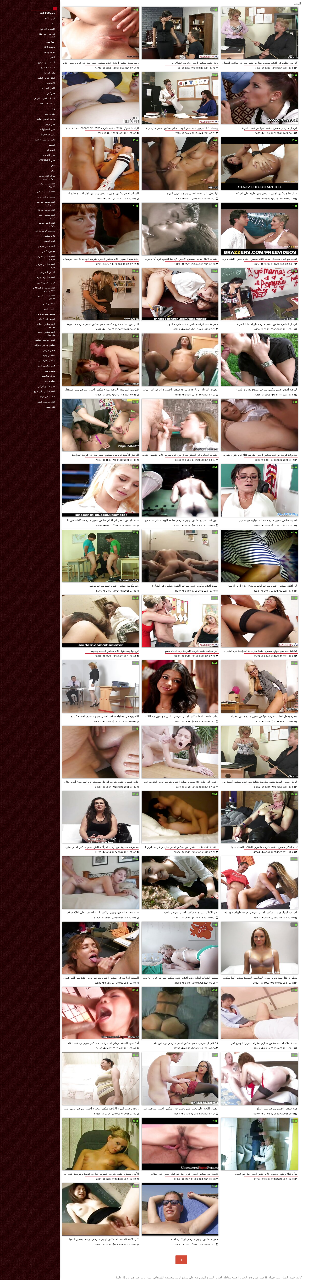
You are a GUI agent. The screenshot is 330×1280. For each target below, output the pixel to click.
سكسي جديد (49, 355)
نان (53, 108)
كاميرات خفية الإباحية (45, 139)
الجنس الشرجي (47, 272)
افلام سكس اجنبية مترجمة (46, 333)
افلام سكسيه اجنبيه (46, 277)
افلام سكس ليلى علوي (44, 391)
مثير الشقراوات (47, 129)
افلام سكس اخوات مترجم (46, 325)
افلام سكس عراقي (46, 191)
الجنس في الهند (47, 396)
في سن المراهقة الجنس (47, 35)
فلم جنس (50, 406)
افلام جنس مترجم (46, 246)
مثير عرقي (50, 124)
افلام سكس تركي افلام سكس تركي (44, 289)
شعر (53, 165)
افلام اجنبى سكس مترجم (46, 224)
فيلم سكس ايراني (46, 386)
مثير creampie (47, 160)
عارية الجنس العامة (46, 119)
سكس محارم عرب (46, 196)
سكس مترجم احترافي (44, 345)
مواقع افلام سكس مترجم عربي (46, 177)
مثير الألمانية (49, 155)
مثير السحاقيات (48, 134)
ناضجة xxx (49, 47)
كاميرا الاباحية (48, 88)
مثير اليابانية (49, 72)
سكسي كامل (49, 303)
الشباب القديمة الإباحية (44, 98)
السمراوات (50, 150)
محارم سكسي (48, 251)
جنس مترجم (49, 350)
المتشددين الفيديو (46, 62)
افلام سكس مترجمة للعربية (45, 185)
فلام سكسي (49, 235)
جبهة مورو (50, 41)
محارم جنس (49, 370)
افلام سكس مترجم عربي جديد (46, 203)
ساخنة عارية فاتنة (46, 103)
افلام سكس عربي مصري (46, 297)
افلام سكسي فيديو (46, 401)
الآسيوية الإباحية (47, 28)
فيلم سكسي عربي (46, 365)
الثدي (52, 57)
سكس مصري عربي (45, 313)
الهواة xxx (50, 18)
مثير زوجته (50, 113)
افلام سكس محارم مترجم (46, 257)
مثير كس (51, 93)
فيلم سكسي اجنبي (46, 282)
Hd (53, 23)
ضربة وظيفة (49, 52)
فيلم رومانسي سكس (45, 339)
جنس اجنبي (49, 308)
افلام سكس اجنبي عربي (46, 216)
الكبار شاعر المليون (45, 77)
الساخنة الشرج (48, 67)
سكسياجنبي (49, 381)
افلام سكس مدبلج (46, 209)
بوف (53, 170)
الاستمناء (51, 83)
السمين (51, 144)
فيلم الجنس (49, 241)
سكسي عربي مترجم (45, 230)
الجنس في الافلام (47, 319)
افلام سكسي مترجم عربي (45, 265)
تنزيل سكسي (48, 376)
